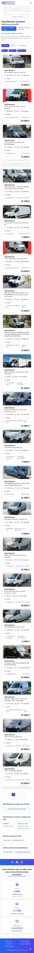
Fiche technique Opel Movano (22, 852)
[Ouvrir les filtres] (30, 949)
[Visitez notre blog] (12, 862)
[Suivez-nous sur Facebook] (17, 862)
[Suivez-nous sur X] (21, 862)
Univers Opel (7, 840)
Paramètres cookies (9, 946)
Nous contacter (9, 941)
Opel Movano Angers (23, 826)
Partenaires (9, 944)
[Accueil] (5, 14)
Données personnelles (25, 944)
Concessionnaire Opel (17, 840)
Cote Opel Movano (8, 852)
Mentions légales (25, 941)
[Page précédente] (9, 794)
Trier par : (13, 45)
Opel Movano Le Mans (23, 828)
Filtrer (6, 45)
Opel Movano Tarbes (8, 826)
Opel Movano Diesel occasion (17, 809)
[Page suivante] (24, 794)
